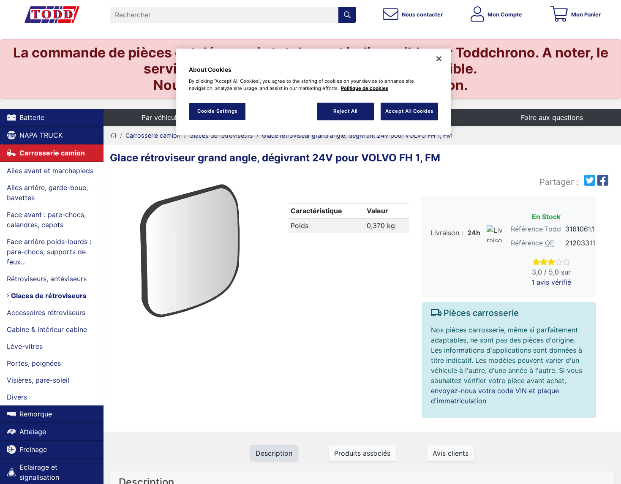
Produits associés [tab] (362, 453)
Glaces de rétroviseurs (48, 295)
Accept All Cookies (409, 111)
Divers (17, 397)
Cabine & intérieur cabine (47, 329)
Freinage (33, 449)
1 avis (551, 282)
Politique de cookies (364, 88)
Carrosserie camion (52, 153)
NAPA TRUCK (41, 135)
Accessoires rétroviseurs (46, 312)
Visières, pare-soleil (38, 380)
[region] (313, 92)
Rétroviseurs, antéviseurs (47, 279)
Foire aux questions (552, 117)
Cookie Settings (217, 111)
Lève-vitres (25, 346)
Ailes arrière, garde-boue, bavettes (47, 192)
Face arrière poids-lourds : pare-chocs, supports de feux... (49, 251)
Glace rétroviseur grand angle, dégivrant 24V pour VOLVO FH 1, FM (357, 135)
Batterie (31, 117)
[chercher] (347, 15)
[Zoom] (190, 252)
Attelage (32, 431)
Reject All (345, 111)
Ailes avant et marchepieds (50, 170)
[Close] (439, 58)
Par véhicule (161, 117)
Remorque (35, 414)
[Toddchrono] (52, 14)
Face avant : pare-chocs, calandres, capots (46, 219)
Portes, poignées (34, 363)
